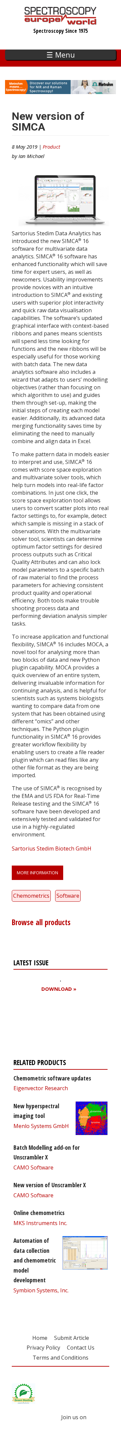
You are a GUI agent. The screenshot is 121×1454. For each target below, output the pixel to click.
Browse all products (41, 922)
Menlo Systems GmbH (41, 1126)
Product (51, 146)
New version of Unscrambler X (49, 1185)
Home (39, 1338)
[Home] (60, 21)
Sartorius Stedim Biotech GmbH (51, 848)
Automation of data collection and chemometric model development (34, 1260)
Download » (58, 988)
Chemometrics (31, 895)
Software (67, 895)
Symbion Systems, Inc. (41, 1290)
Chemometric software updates (52, 1078)
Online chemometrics (39, 1213)
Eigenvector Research (40, 1088)
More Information (37, 873)
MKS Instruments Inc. (40, 1223)
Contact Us (80, 1347)
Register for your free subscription (46, 1027)
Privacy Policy (43, 1347)
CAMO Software (33, 1167)
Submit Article (71, 1338)
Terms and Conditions (60, 1357)
